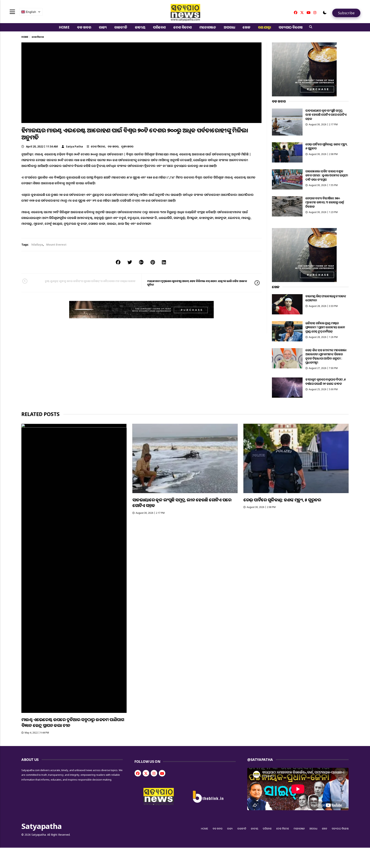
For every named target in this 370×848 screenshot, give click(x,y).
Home (64, 27)
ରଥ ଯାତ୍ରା (264, 27)
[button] (325, 12)
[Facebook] (295, 12)
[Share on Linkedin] (164, 262)
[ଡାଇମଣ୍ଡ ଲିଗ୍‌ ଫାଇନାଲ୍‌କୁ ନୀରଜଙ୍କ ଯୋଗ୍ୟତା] (287, 304)
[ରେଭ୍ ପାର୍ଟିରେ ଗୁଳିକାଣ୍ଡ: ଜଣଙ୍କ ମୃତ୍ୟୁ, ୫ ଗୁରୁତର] (287, 152)
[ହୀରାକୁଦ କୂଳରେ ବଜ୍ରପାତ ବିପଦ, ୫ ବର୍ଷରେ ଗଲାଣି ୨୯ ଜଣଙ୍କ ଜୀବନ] (287, 387)
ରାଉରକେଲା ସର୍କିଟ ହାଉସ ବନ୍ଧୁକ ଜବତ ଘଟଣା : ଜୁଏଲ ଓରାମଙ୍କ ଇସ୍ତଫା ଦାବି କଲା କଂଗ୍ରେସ (326, 175)
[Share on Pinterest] (153, 262)
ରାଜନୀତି (120, 27)
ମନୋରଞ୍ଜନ (207, 27)
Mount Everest (56, 244)
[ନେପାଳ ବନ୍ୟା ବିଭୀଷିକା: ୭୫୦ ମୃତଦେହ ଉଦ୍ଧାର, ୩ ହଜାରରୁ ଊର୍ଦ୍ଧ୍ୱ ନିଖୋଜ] (287, 206)
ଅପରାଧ (229, 27)
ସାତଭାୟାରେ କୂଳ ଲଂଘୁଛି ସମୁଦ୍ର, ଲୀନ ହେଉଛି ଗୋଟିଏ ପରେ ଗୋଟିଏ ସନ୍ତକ (325, 114)
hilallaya (37, 244)
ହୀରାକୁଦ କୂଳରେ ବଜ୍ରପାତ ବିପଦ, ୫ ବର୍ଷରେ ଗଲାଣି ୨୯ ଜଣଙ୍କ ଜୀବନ (325, 381)
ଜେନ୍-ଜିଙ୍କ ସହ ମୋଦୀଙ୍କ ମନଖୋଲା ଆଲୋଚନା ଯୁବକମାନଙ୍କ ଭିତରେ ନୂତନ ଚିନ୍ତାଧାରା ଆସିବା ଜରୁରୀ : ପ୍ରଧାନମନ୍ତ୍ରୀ (325, 356)
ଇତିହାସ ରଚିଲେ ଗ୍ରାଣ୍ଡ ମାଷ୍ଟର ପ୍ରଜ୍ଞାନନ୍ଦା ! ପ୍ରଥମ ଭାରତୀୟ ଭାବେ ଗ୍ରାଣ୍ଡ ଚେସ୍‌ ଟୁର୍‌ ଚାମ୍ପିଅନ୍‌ (325, 327)
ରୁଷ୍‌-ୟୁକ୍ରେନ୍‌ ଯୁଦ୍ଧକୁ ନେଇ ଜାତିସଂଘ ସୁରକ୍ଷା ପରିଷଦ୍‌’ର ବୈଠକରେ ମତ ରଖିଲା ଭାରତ (90, 281)
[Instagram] (314, 12)
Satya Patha (74, 146)
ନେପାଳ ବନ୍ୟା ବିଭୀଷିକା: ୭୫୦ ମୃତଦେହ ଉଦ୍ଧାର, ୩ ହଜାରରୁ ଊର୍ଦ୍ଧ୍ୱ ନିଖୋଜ (324, 202)
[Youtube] (308, 12)
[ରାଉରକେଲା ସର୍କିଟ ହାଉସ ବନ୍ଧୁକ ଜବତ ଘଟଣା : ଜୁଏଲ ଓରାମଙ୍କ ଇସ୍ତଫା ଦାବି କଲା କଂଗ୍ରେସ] (287, 179)
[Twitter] (302, 12)
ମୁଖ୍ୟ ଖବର (127, 146)
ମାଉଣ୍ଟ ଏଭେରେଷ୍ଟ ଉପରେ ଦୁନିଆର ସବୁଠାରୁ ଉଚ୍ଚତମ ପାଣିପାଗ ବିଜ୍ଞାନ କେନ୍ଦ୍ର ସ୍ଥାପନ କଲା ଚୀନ (72, 722)
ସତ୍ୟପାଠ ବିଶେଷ (290, 27)
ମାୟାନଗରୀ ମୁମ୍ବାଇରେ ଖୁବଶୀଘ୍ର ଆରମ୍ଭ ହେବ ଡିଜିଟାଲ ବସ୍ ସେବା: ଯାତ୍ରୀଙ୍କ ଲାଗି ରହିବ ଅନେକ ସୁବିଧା (197, 282)
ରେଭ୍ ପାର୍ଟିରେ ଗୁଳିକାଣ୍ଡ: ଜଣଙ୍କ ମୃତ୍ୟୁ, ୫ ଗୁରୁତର (326, 146)
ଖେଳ (246, 27)
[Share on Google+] (141, 262)
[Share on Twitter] (129, 262)
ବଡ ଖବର (84, 27)
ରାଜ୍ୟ (103, 27)
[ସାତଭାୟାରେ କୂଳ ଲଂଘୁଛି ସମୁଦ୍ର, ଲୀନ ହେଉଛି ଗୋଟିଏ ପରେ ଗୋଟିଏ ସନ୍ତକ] (287, 122)
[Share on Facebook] (118, 262)
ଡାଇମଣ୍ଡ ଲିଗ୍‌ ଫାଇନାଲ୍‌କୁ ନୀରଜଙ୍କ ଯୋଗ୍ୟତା (325, 298)
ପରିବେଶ (159, 27)
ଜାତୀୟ (140, 27)
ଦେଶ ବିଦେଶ (182, 27)
